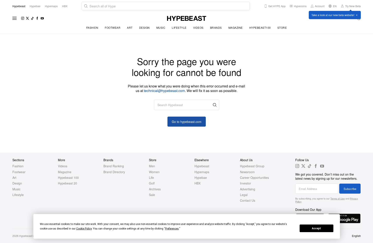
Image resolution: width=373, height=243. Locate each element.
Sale (152, 195)
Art (130, 27)
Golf (152, 183)
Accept (316, 228)
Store (282, 27)
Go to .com (186, 121)
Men (152, 166)
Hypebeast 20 (67, 183)
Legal (244, 195)
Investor (245, 183)
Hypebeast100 (260, 27)
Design (144, 27)
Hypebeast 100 (68, 177)
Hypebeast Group (252, 166)
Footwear (112, 27)
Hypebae (200, 177)
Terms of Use (337, 198)
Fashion (92, 27)
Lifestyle (179, 27)
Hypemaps (201, 172)
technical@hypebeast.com (164, 90)
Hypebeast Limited (30, 236)
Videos (198, 27)
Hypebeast (201, 166)
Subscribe (350, 189)
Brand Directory (114, 172)
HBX (197, 183)
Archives (155, 189)
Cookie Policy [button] (84, 228)
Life (151, 177)
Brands (216, 27)
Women (154, 172)
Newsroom (247, 172)
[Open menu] (14, 18)
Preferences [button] (172, 228)
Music (160, 27)
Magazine (235, 27)
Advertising (247, 189)
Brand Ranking (113, 166)
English (356, 236)
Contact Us (247, 200)
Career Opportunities (254, 177)
